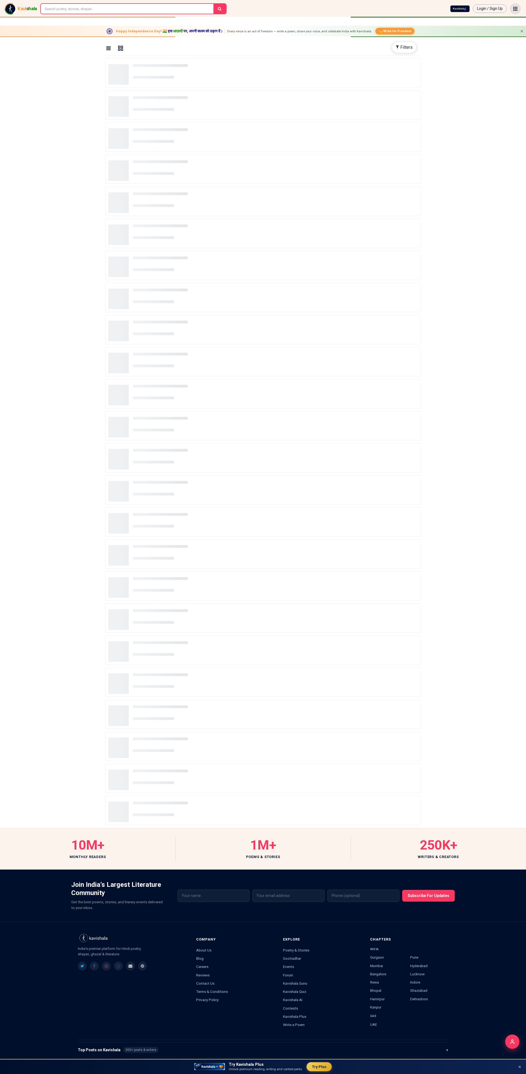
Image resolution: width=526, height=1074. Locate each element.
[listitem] (82, 966)
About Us (203, 950)
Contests (290, 1008)
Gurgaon (377, 957)
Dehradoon (419, 999)
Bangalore (378, 974)
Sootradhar (292, 958)
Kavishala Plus (294, 1016)
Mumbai (376, 966)
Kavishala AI (292, 1000)
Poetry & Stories (296, 950)
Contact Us (205, 983)
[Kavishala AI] (460, 8)
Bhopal (375, 990)
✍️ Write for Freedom (395, 31)
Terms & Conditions (212, 991)
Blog (200, 958)
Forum (288, 975)
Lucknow (417, 974)
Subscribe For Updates (428, 895)
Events (288, 966)
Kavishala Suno (295, 983)
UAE (373, 1024)
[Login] (512, 1042)
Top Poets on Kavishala (263, 1050)
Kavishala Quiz (294, 991)
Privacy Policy (207, 1000)
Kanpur (375, 1007)
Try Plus (319, 1067)
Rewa (374, 982)
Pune (414, 957)
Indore (415, 982)
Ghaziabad (418, 990)
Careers (202, 966)
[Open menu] (515, 9)
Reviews (203, 975)
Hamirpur (377, 999)
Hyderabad (419, 966)
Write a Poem (294, 1024)
